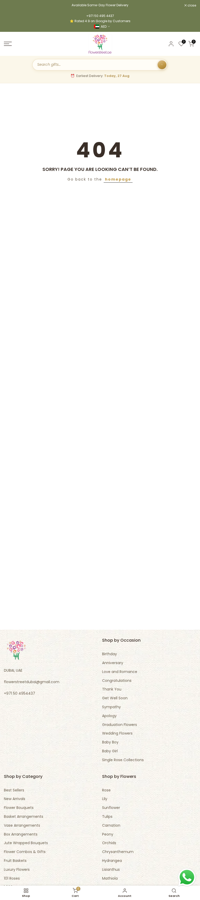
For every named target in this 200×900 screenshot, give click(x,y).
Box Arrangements (21, 834)
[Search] (162, 64)
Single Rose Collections (123, 760)
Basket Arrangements (23, 816)
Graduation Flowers (119, 724)
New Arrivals (14, 798)
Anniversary (112, 662)
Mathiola (110, 878)
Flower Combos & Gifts (25, 851)
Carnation (111, 825)
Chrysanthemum (118, 851)
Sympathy (111, 707)
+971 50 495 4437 (100, 16)
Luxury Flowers (17, 869)
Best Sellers (14, 790)
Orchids (109, 843)
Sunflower (111, 807)
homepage (118, 179)
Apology (109, 715)
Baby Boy (110, 742)
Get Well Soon (115, 698)
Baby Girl (110, 751)
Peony (107, 834)
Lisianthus (111, 869)
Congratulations (117, 680)
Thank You (111, 689)
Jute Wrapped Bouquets (26, 843)
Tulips (107, 816)
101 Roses (12, 878)
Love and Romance (119, 671)
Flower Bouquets (19, 807)
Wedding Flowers (117, 733)
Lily (104, 798)
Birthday (109, 654)
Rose (106, 790)
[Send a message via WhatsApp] (187, 877)
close (11, 5)
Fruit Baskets (15, 860)
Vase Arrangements (22, 825)
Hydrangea (112, 860)
